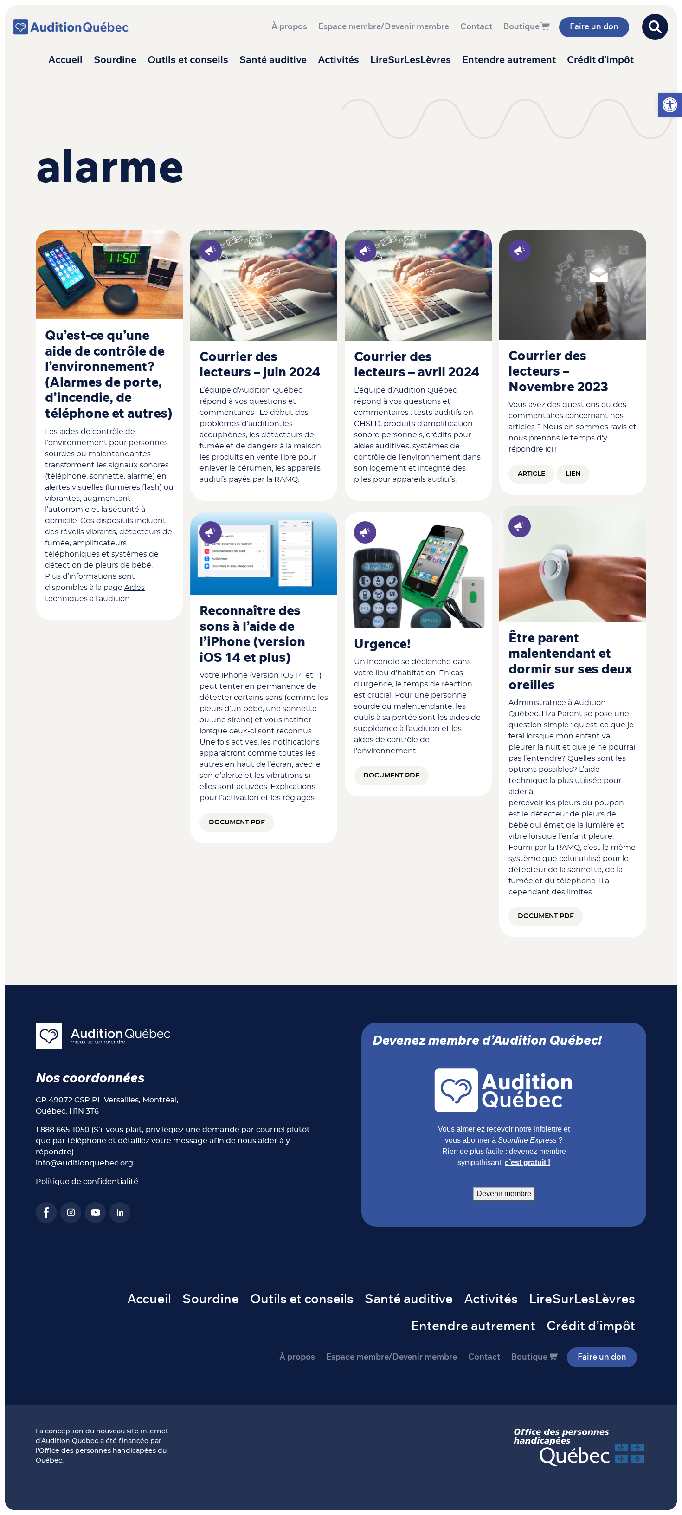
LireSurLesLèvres (410, 60)
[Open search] (655, 27)
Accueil (65, 60)
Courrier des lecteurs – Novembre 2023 (558, 372)
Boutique (521, 27)
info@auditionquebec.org (84, 1163)
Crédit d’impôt (600, 60)
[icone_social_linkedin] (119, 1212)
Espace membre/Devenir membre (383, 27)
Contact (476, 27)
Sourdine (115, 60)
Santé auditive (273, 60)
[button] (670, 105)
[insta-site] (70, 1212)
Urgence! (382, 644)
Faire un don (594, 27)
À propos (289, 27)
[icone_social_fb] (46, 1212)
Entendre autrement (509, 60)
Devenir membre (503, 1194)
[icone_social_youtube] (95, 1212)
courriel (270, 1129)
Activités (338, 60)
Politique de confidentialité (87, 1181)
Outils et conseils (188, 60)
